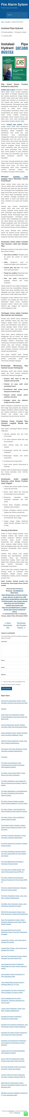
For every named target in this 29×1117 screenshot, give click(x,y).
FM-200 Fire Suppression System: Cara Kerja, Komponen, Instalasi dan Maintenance (14, 913)
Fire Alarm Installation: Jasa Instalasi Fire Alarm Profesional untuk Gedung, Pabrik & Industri (14, 783)
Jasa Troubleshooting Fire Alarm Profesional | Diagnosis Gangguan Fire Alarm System (12, 1000)
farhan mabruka (8, 32)
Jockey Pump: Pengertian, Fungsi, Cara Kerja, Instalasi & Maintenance (13, 1009)
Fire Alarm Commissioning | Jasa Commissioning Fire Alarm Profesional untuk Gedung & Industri (12, 765)
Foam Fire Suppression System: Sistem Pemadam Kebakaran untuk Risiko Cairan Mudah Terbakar (13, 922)
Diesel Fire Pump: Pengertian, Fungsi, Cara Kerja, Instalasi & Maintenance (14, 742)
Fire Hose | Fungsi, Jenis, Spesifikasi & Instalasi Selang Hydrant (12, 818)
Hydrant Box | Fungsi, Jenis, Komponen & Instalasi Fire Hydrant (13, 941)
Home (2, 22)
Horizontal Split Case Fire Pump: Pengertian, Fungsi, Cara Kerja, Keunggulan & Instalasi (14, 932)
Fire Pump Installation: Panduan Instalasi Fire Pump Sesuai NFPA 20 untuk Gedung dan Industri (13, 854)
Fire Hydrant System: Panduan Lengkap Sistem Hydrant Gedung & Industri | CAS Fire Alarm (13, 827)
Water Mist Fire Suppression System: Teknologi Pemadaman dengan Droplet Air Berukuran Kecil (14, 1085)
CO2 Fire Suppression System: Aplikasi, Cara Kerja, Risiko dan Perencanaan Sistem (14, 726)
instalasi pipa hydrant (14, 124)
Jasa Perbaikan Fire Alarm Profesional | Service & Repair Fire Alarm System (13, 991)
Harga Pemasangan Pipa (7, 625)
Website (3, 674)
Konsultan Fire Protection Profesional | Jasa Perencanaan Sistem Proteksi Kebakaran (14, 1026)
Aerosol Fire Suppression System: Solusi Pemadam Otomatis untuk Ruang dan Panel (14, 702)
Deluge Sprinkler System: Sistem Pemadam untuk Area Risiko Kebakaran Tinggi (14, 734)
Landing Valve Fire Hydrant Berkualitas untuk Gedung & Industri (13, 1052)
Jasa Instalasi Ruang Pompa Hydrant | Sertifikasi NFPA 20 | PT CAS (12, 983)
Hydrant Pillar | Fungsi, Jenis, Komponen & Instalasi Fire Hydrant (14, 949)
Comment (4, 641)
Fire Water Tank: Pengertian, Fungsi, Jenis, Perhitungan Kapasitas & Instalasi (14, 905)
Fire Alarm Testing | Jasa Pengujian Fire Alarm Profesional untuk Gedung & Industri (14, 810)
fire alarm (7, 22)
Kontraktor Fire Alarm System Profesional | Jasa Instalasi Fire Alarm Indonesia (14, 1034)
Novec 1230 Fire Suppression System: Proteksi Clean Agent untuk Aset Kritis (12, 1060)
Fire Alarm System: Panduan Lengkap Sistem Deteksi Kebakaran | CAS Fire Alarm (14, 802)
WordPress (11, 1111)
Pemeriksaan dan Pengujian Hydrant (21, 625)
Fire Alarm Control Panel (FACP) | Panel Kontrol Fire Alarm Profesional (13, 774)
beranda (3, 709)
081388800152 (18, 591)
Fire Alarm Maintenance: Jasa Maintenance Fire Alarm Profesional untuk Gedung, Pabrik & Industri (14, 793)
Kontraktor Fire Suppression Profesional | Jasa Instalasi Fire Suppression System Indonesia (13, 1043)
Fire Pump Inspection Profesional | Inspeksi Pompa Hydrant (14, 844)
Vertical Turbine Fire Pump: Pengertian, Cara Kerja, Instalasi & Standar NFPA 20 (13, 1076)
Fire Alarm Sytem (14, 4)
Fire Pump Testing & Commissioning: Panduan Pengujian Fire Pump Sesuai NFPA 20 (14, 880)
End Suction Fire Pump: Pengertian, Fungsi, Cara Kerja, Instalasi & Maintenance (14, 750)
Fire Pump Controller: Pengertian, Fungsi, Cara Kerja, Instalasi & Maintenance (13, 836)
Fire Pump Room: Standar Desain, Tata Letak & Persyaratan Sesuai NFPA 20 (13, 871)
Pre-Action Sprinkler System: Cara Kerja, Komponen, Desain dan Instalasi (13, 1068)
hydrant (24, 32)
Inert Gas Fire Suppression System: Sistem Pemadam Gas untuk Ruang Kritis (14, 957)
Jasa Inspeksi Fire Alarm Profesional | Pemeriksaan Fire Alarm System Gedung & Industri (14, 966)
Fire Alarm (4, 757)
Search (25, 15)
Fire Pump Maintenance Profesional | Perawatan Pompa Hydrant (12, 863)
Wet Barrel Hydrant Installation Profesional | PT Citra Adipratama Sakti (14, 1094)
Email (3, 667)
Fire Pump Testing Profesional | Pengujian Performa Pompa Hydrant (13, 889)
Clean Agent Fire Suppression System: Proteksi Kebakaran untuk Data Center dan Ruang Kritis (14, 717)
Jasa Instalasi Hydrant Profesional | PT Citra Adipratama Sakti (13, 975)
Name (3, 660)
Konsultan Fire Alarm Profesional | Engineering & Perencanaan (11, 1017)
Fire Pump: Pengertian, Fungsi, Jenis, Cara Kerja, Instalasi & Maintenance (14, 897)
